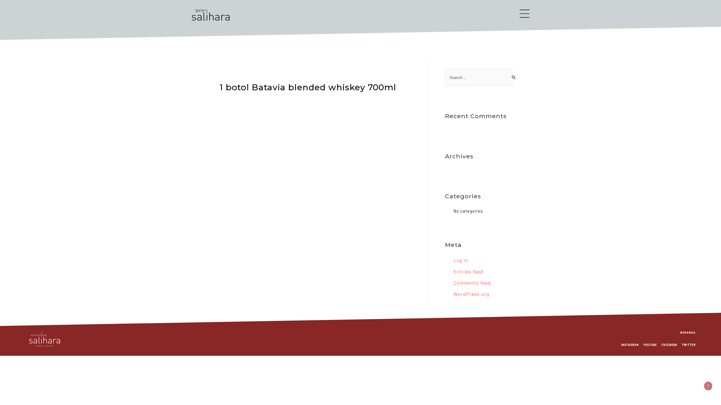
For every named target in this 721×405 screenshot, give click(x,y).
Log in (460, 260)
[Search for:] (479, 77)
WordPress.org (471, 294)
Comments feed (472, 283)
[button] (708, 386)
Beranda (688, 332)
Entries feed (468, 271)
